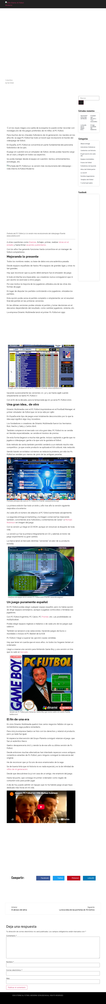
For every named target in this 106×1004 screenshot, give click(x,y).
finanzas (32, 242)
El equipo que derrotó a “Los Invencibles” (94, 118)
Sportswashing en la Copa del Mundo (85, 117)
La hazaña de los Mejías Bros (83, 127)
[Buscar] (81, 102)
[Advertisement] (41, 111)
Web (8, 978)
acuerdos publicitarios (36, 245)
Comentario (11, 935)
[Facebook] (32, 998)
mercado (24, 652)
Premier (45, 617)
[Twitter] (37, 998)
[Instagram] (43, 998)
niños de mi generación (17, 769)
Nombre (10, 962)
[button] (99, 4)
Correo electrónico (14, 970)
